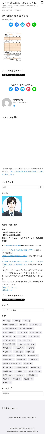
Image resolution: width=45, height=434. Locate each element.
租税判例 (8, 371)
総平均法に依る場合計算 (14, 10)
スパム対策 (36, 332)
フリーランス (25, 340)
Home (4, 10)
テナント (35, 336)
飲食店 (28, 379)
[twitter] (14, 106)
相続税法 (36, 367)
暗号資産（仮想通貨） (12, 363)
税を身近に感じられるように (19, 2)
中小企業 (19, 348)
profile (24, 417)
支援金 (34, 359)
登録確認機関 (22, 367)
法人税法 (8, 367)
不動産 (7, 348)
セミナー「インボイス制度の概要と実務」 (18, 250)
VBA (27, 321)
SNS (17, 321)
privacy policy (32, 417)
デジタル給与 (9, 340)
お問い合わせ (7, 290)
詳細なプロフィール (9, 287)
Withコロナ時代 (10, 325)
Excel (7, 321)
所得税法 (22, 359)
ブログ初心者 (9, 344)
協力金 (30, 352)
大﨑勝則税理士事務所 (12, 245)
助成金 (19, 352)
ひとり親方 (36, 325)
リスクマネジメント (27, 344)
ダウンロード (20, 336)
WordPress (35, 431)
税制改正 (21, 371)
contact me (17, 417)
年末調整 (33, 356)
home (11, 417)
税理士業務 (35, 371)
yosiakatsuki (22, 431)
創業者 (7, 352)
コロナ (23, 332)
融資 (6, 379)
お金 (24, 325)
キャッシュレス (10, 328)
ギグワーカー (9, 332)
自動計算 (33, 375)
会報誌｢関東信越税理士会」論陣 (14, 255)
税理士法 (8, 375)
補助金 (17, 379)
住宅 (31, 348)
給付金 (20, 375)
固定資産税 (9, 356)
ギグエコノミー (27, 328)
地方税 (21, 356)
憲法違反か (9, 359)
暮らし (28, 363)
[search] (40, 187)
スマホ (7, 336)
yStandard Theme (12, 431)
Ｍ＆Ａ (7, 383)
